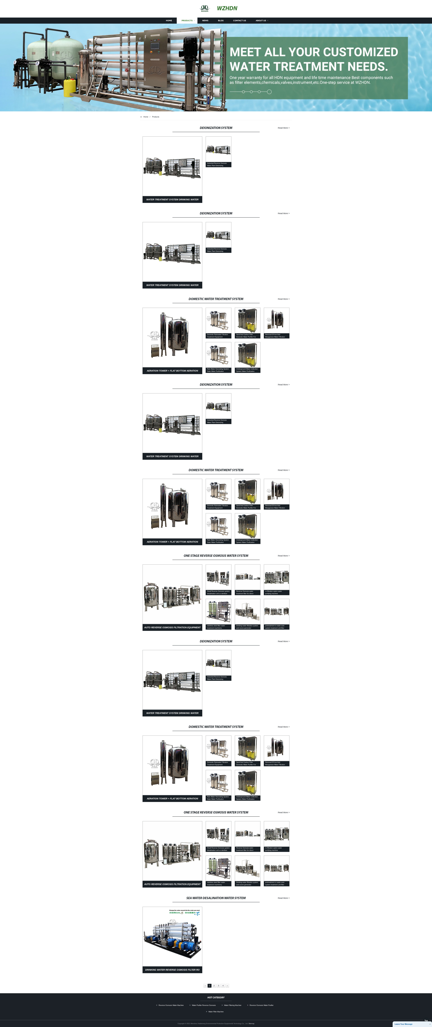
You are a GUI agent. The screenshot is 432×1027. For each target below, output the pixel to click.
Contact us (239, 20)
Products (187, 20)
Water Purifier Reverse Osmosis (204, 1005)
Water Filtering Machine (232, 1005)
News (205, 20)
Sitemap (251, 1023)
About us (261, 20)
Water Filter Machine (216, 1012)
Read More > (284, 128)
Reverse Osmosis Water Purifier (261, 1005)
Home (169, 20)
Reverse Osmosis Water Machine (171, 1005)
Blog (221, 20)
